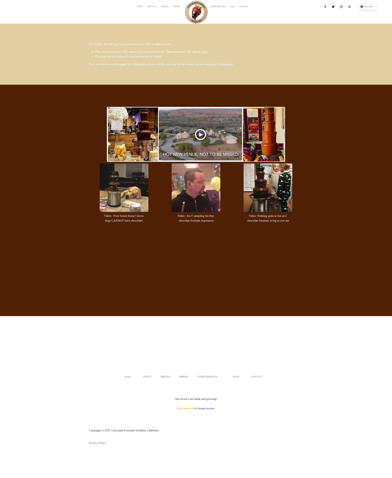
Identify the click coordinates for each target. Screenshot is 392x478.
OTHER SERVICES (207, 376)
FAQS (232, 7)
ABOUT (147, 376)
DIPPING (184, 376)
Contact (243, 7)
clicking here (138, 64)
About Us (151, 7)
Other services (217, 7)
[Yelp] (349, 6)
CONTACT (257, 376)
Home (139, 7)
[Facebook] (325, 6)
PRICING (166, 376)
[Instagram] (341, 6)
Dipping (177, 7)
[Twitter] (333, 6)
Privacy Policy (97, 443)
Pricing (165, 7)
